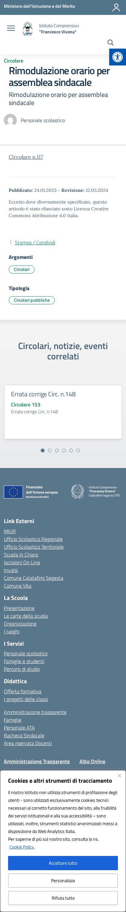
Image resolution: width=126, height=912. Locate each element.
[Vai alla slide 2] (50, 450)
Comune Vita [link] (17, 586)
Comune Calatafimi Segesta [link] (33, 578)
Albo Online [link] (92, 761)
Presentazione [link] (19, 608)
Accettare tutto (63, 862)
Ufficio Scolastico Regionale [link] (33, 539)
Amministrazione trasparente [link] (35, 712)
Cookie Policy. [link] (22, 846)
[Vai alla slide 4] (64, 450)
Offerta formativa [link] (22, 691)
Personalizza (63, 880)
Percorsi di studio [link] (22, 669)
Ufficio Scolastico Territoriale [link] (34, 547)
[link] (117, 57)
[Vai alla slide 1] (43, 450)
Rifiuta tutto (63, 897)
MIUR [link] (10, 531)
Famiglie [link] (12, 720)
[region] (63, 841)
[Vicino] (119, 775)
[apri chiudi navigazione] (11, 29)
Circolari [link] (21, 269)
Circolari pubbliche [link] (32, 300)
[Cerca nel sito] (111, 43)
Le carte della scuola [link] (26, 616)
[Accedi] (116, 7)
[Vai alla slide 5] (71, 450)
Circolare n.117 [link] (26, 157)
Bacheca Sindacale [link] (24, 735)
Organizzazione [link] (20, 623)
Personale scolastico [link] (25, 653)
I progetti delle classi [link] (26, 699)
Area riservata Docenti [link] (28, 743)
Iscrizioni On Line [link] (22, 562)
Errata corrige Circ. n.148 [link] (43, 394)
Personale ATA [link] (19, 727)
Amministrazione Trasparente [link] (37, 761)
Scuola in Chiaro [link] (21, 554)
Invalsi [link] (11, 570)
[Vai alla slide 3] (57, 450)
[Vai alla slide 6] (78, 450)
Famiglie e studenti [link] (24, 661)
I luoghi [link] (11, 631)
